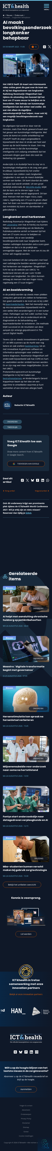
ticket (28, 513)
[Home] (3, 15)
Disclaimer (26, 1123)
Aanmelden (26, 1089)
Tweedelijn (12, 427)
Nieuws (9, 15)
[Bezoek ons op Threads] (15, 1052)
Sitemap (26, 1127)
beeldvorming (32, 346)
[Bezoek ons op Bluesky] (20, 1052)
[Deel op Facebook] (37, 480)
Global (26, 1131)
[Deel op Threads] (44, 46)
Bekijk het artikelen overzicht (22, 884)
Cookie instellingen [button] (26, 1136)
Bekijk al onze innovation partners (26, 994)
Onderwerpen (26, 1114)
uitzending (12, 224)
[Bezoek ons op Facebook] (26, 1052)
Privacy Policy (26, 1118)
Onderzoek (19, 15)
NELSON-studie (33, 187)
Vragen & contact (26, 1105)
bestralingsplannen (12, 378)
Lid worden (26, 934)
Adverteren (26, 1110)
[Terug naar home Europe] (16, 7)
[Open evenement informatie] (44, 1143)
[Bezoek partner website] (13, 1011)
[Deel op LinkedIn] (42, 480)
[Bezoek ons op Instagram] (36, 1052)
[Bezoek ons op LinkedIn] (31, 1052)
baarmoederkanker (15, 304)
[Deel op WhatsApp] (47, 480)
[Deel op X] (49, 46)
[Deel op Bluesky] (32, 480)
